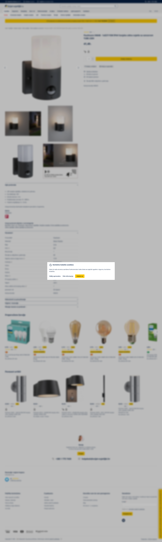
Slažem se (80, 276)
